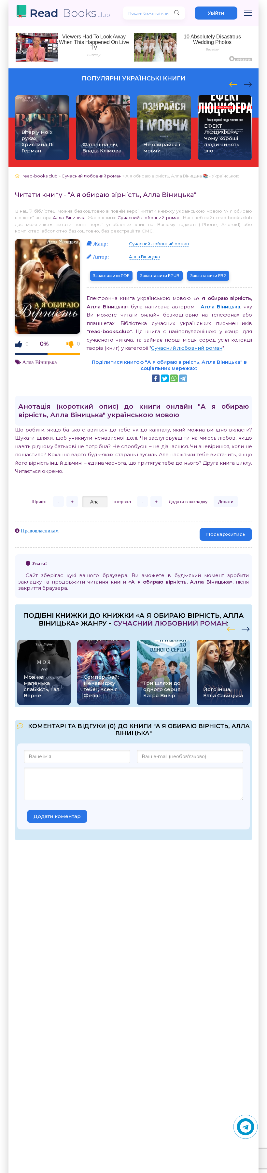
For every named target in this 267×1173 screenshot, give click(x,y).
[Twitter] (165, 378)
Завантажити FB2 (208, 275)
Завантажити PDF (111, 275)
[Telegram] (183, 378)
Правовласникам (40, 530)
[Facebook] (156, 378)
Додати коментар (57, 816)
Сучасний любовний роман (149, 217)
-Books (70, 13)
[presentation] (233, 83)
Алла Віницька (69, 217)
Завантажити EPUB (159, 275)
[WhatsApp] (174, 378)
